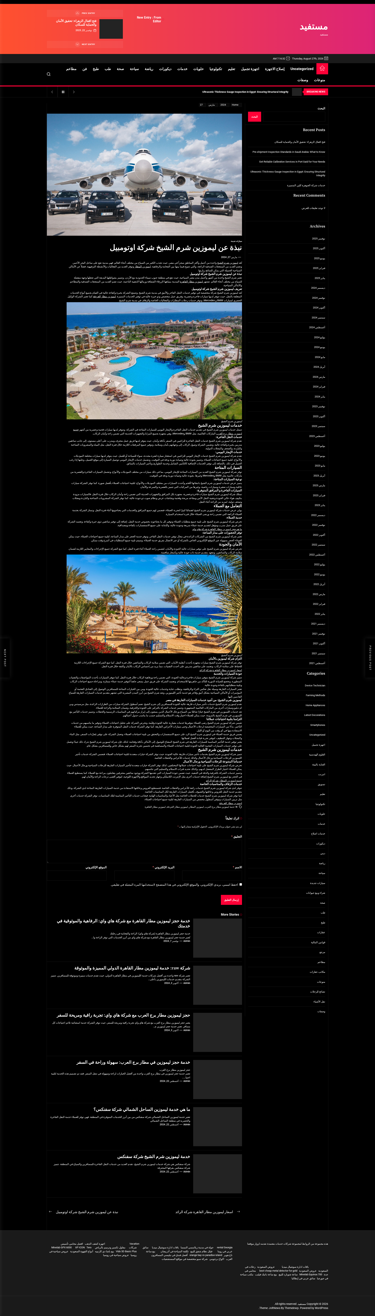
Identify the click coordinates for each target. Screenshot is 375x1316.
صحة (120, 69)
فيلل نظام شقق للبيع (201, 1251)
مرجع (322, 952)
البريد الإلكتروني (163, 867)
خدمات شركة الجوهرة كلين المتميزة (306, 185)
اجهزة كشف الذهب (95, 1243)
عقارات (321, 932)
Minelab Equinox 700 (310, 1274)
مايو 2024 (320, 357)
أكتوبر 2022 (319, 534)
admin (186, 941)
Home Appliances (315, 705)
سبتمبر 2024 (318, 317)
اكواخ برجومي (216, 1259)
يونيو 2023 (319, 455)
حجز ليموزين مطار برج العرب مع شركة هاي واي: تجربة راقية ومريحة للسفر (123, 1015)
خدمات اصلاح (318, 833)
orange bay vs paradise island (205, 1255)
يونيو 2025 (319, 258)
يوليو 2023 (319, 445)
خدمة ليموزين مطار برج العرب (220, 806)
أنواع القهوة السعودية (81, 1251)
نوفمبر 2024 (318, 297)
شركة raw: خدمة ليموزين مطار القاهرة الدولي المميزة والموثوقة (132, 968)
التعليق (236, 836)
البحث (321, 108)
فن (84, 69)
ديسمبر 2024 (318, 287)
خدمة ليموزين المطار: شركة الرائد (224, 780)
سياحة (134, 69)
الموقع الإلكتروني (96, 867)
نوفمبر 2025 (318, 238)
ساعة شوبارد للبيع (288, 1274)
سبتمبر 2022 (318, 544)
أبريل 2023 (319, 475)
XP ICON (80, 1247)
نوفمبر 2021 (318, 633)
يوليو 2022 (319, 564)
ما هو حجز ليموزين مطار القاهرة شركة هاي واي (217, 529)
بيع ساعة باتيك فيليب (266, 1274)
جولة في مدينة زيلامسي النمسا (197, 1247)
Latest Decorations (314, 715)
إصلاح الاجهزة (275, 69)
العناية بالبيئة (318, 764)
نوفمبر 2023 (318, 406)
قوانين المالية (318, 942)
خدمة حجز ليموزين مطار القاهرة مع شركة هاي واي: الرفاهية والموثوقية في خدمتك (123, 923)
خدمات (182, 69)
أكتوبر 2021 (319, 643)
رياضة (149, 69)
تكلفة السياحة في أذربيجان (175, 1251)
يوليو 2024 (319, 337)
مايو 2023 (320, 465)
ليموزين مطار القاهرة (191, 281)
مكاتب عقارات (317, 971)
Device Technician (315, 685)
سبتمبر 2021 (318, 653)
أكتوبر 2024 (319, 307)
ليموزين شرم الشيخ (227, 262)
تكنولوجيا (216, 69)
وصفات (302, 80)
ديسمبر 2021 (318, 623)
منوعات (319, 80)
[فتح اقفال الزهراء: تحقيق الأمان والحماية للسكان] (111, 29)
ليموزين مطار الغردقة (104, 296)
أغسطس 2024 (317, 327)
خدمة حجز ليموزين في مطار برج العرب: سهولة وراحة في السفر (133, 1062)
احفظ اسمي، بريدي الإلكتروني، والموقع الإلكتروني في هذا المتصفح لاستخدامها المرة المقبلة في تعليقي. (174, 884)
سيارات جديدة (236, 241)
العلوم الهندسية (317, 754)
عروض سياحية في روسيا (116, 1255)
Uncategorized (301, 69)
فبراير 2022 (319, 603)
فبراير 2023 (319, 495)
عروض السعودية (266, 1266)
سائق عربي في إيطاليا (303, 1278)
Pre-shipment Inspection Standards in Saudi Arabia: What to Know (289, 151)
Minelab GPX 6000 (61, 1247)
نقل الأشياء (319, 1001)
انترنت (321, 774)
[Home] (322, 68)
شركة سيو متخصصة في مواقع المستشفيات (185, 1259)
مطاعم (71, 69)
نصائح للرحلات (317, 991)
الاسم (237, 867)
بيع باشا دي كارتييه (104, 1251)
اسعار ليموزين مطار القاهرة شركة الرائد (220, 670)
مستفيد (314, 26)
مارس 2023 (319, 485)
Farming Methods (315, 695)
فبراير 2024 (319, 386)
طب (108, 69)
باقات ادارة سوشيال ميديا (295, 1266)
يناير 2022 (320, 613)
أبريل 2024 (319, 366)
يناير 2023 (320, 505)
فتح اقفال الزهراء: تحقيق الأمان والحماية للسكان (76, 23)
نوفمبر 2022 (318, 524)
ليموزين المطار (143, 266)
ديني (322, 853)
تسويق (321, 784)
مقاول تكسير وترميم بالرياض (110, 1247)
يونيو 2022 (319, 574)
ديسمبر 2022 (318, 515)
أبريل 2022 (319, 584)
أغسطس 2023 (317, 436)
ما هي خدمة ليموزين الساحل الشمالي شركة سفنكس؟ (142, 1109)
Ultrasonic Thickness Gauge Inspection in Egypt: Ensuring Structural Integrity (287, 173)
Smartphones (317, 725)
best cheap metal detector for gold (278, 1270)
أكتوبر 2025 (319, 248)
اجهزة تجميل (250, 69)
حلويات (198, 69)
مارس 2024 (319, 376)
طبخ (96, 69)
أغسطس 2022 (317, 554)
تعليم (231, 69)
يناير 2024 (320, 396)
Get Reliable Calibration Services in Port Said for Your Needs (292, 161)
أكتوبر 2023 (319, 416)
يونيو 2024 (319, 347)
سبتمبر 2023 (318, 426)
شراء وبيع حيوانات (315, 892)
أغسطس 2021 (317, 663)
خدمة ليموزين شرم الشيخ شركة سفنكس (153, 1156)
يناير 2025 (320, 278)
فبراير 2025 (319, 268)
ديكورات (165, 69)
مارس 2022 (319, 594)
